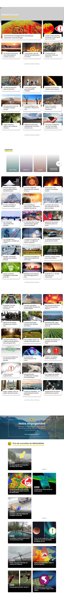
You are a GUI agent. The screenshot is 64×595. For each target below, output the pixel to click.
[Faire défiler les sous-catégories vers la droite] (59, 164)
